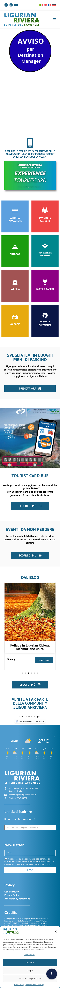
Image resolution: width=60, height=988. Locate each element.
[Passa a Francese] (49, 5)
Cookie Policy (19, 985)
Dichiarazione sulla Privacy (34, 985)
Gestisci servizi (29, 955)
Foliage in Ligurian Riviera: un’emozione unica (30, 647)
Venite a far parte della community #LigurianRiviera (30, 703)
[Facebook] (6, 5)
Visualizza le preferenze (30, 978)
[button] (55, 931)
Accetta (30, 962)
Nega (30, 970)
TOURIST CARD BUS (30, 475)
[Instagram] (11, 5)
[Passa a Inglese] (45, 5)
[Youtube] (16, 5)
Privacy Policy (11, 895)
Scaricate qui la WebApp (33, 156)
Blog (12, 659)
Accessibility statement (17, 898)
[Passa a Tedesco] (54, 5)
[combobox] (30, 827)
